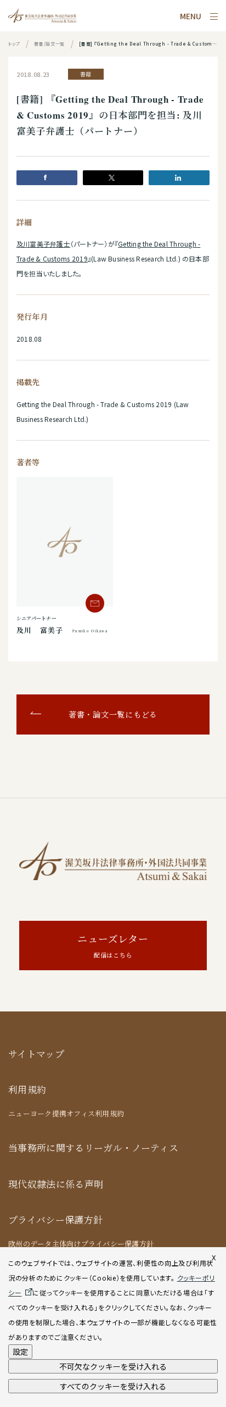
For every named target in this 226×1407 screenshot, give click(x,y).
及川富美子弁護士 (43, 243)
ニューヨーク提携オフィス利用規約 (66, 1114)
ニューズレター (112, 945)
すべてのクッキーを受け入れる (113, 1386)
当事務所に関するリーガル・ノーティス (93, 1148)
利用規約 (27, 1089)
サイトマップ (36, 1054)
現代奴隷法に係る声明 (55, 1184)
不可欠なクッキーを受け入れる (113, 1366)
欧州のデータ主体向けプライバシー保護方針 (81, 1244)
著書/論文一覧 (49, 44)
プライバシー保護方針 (55, 1220)
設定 (20, 1351)
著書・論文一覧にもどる (113, 714)
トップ (14, 44)
